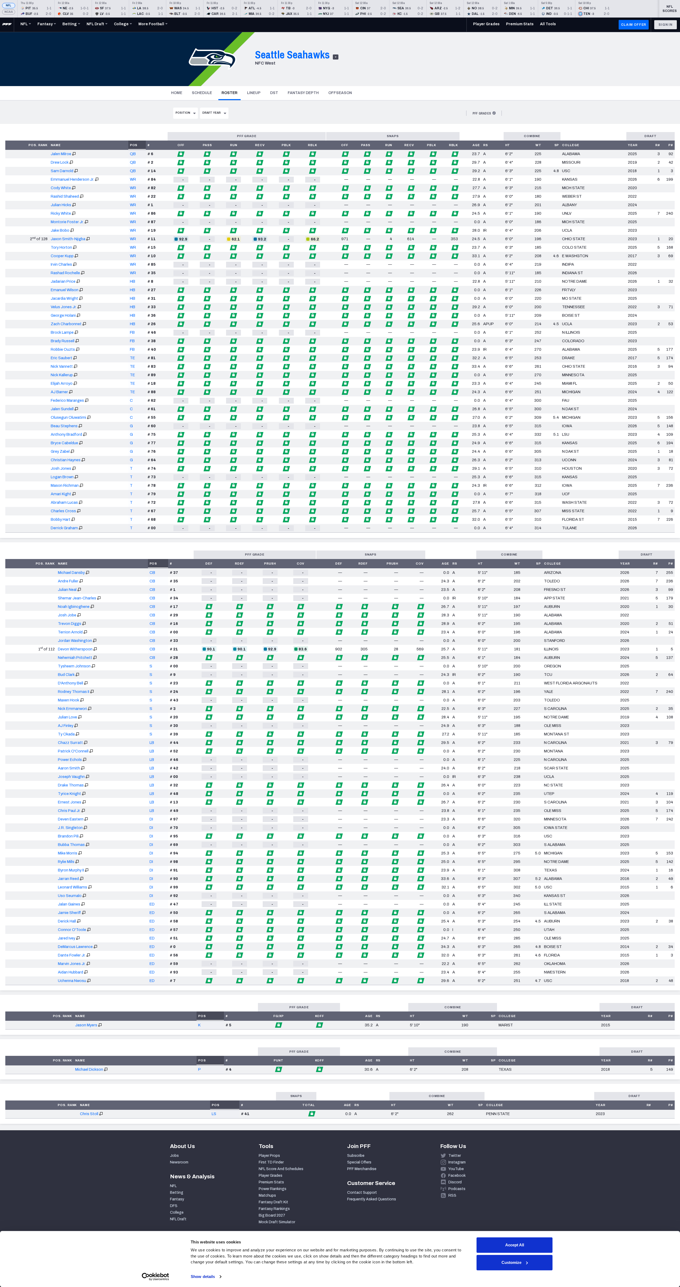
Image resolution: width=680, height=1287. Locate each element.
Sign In (665, 25)
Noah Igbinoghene (74, 606)
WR (133, 179)
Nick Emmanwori (72, 708)
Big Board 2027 (272, 1215)
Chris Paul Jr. (69, 810)
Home (176, 93)
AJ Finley (65, 725)
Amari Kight (61, 494)
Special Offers (359, 1162)
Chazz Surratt (70, 742)
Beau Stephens (64, 426)
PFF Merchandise (361, 1169)
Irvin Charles (61, 264)
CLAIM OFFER (633, 25)
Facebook (457, 1176)
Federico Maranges (67, 400)
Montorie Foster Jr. (67, 222)
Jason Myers (86, 1025)
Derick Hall (67, 921)
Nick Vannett (62, 366)
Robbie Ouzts (63, 349)
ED (152, 904)
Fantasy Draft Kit (273, 1202)
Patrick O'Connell (73, 751)
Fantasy (177, 1199)
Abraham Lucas (64, 502)
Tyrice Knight (69, 793)
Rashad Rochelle (65, 273)
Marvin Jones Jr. (72, 964)
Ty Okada (66, 734)
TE (132, 358)
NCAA (9, 11)
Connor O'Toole (72, 930)
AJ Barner (59, 392)
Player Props (269, 1156)
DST (274, 93)
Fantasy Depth (303, 93)
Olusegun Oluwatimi (68, 417)
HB (132, 281)
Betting (176, 1193)
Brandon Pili (68, 836)
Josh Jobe (67, 615)
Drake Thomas (71, 785)
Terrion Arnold (70, 632)
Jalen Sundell (62, 409)
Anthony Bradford (66, 434)
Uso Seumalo (70, 896)
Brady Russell (62, 341)
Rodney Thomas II (73, 691)
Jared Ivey (66, 938)
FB (132, 332)
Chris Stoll (89, 1114)
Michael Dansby (71, 572)
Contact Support (362, 1193)
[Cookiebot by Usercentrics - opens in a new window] (155, 1277)
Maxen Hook (68, 700)
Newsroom (179, 1162)
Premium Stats (271, 1182)
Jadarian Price (63, 281)
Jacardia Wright (64, 298)
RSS (452, 1195)
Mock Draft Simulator (277, 1222)
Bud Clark (66, 674)
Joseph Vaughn (71, 776)
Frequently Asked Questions (371, 1199)
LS (214, 1114)
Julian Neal (67, 589)
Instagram (457, 1162)
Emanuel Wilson (64, 290)
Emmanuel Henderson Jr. (72, 179)
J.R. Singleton (70, 827)
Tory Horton (61, 247)
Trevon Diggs (69, 623)
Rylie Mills (66, 862)
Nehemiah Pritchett (75, 657)
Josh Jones (61, 468)
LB (152, 742)
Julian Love (67, 717)
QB (133, 154)
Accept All (514, 1245)
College (177, 1212)
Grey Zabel (60, 451)
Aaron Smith (69, 768)
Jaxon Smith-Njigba (68, 239)
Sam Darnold (62, 171)
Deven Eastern (70, 819)
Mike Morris (67, 853)
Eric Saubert (61, 358)
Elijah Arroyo (62, 383)
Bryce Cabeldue (64, 443)
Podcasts (456, 1189)
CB (152, 572)
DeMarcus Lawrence (75, 947)
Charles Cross (63, 511)
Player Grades (270, 1176)
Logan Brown (62, 477)
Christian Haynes (65, 460)
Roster (231, 93)
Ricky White (61, 213)
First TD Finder (271, 1162)
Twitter (454, 1156)
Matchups (267, 1195)
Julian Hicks (61, 205)
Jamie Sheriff (69, 913)
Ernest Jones (69, 802)
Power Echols (70, 759)
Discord (455, 1182)
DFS (173, 1206)
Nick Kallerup (62, 375)
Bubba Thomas (71, 845)
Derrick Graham (64, 528)
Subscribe (355, 1156)
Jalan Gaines (69, 904)
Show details (203, 1276)
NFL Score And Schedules (281, 1169)
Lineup (254, 93)
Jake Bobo (60, 230)
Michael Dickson (89, 1069)
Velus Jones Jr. (63, 307)
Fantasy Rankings (274, 1209)
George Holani (63, 315)
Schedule (202, 93)
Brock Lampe (62, 332)
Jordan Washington (75, 640)
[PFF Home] (7, 24)
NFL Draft (178, 1219)
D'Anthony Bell (70, 683)
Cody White (61, 188)
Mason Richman (65, 485)
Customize (511, 1262)
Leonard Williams (72, 887)
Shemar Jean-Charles (77, 598)
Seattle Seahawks (292, 55)
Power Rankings (272, 1189)
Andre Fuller (68, 581)
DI (151, 819)
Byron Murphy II (71, 870)
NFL (8, 5)
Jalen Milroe (61, 154)
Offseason (340, 93)
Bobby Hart (60, 519)
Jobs (174, 1156)
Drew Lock (60, 162)
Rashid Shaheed (65, 196)
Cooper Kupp (62, 256)
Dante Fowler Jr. (72, 955)
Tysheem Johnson (74, 666)
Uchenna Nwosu (72, 981)
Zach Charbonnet (66, 324)
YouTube (456, 1169)
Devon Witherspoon (75, 649)
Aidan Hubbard (70, 972)
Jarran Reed (68, 879)
